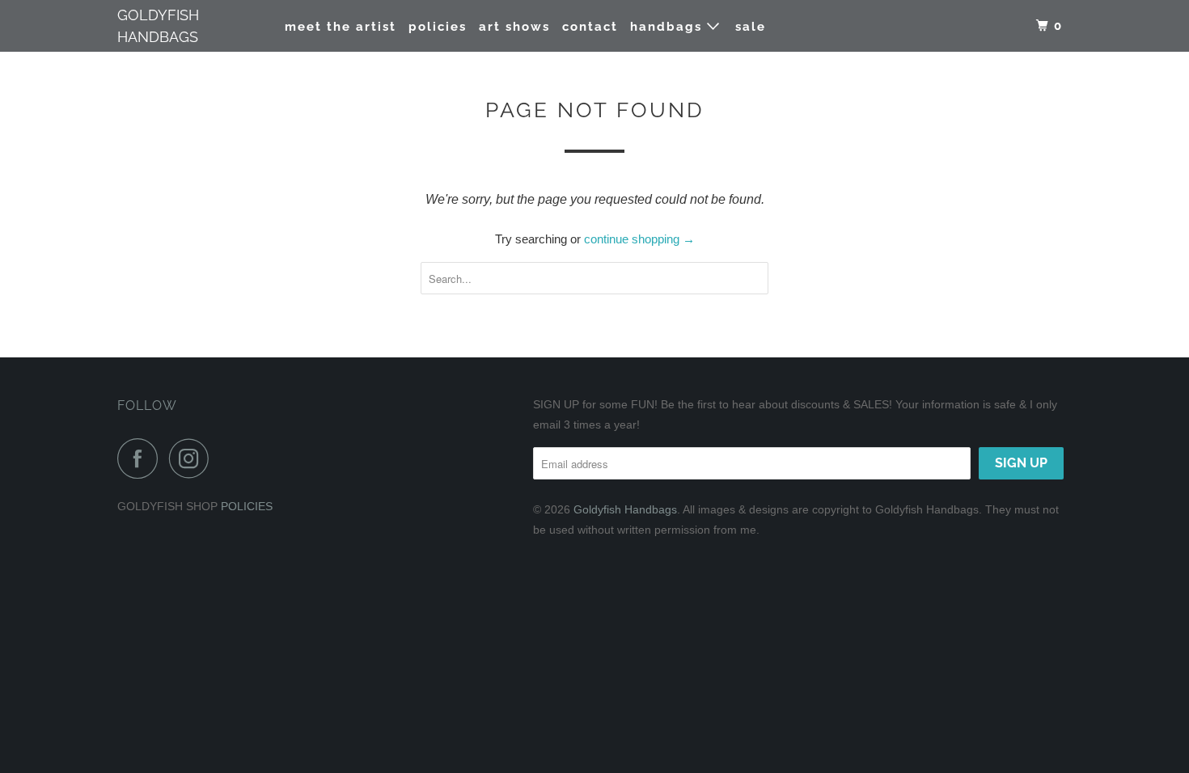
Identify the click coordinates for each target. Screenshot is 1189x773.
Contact (590, 26)
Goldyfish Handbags (158, 25)
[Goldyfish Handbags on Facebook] (141, 458)
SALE (750, 26)
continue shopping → (639, 239)
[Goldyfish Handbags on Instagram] (193, 458)
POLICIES (247, 506)
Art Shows (514, 26)
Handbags (668, 26)
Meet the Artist (340, 26)
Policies (437, 26)
